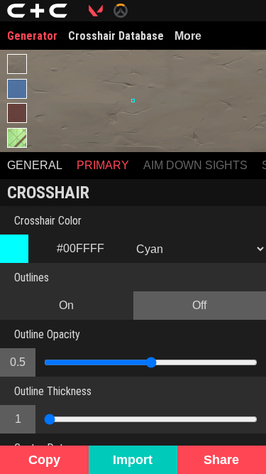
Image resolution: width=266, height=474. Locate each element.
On (66, 305)
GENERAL (34, 165)
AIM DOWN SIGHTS (195, 165)
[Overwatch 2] (125, 10)
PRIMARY (103, 165)
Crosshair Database (116, 36)
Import (133, 460)
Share (221, 460)
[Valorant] (101, 10)
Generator (32, 36)
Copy (44, 460)
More (187, 36)
